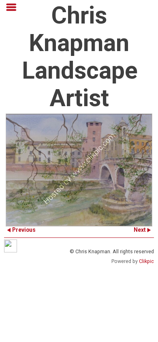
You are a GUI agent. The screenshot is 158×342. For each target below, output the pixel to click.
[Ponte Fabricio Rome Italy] (79, 170)
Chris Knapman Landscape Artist (80, 57)
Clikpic (146, 261)
